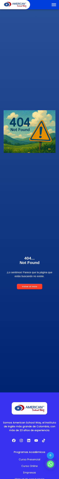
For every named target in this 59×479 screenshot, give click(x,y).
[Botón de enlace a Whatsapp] (50, 464)
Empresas (29, 472)
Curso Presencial (29, 459)
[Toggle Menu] (54, 4)
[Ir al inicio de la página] (50, 455)
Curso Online (29, 466)
